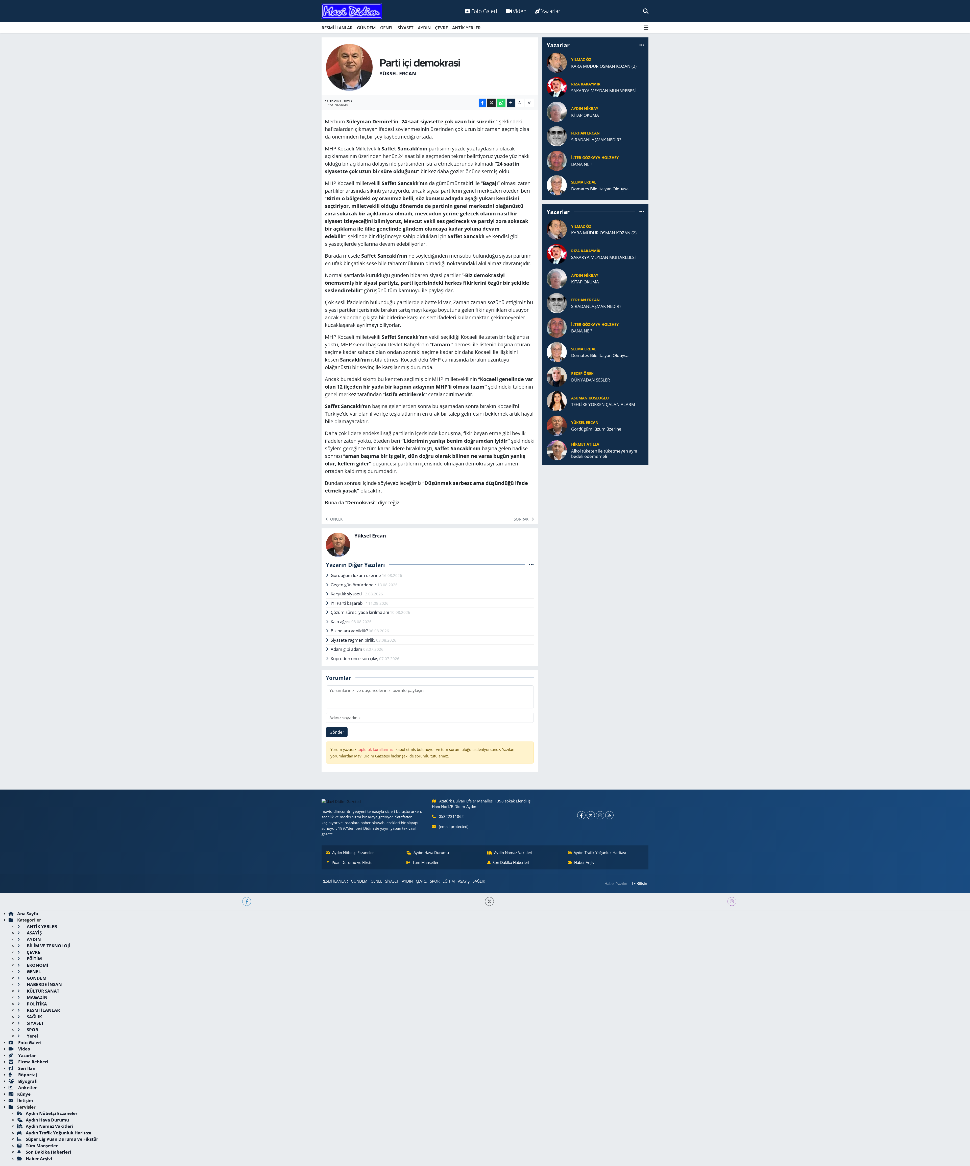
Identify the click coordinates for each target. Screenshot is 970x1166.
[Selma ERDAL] (557, 185)
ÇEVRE (441, 28)
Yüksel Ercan (397, 73)
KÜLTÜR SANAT (42, 991)
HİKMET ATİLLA (585, 444)
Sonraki (522, 519)
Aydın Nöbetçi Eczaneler (353, 852)
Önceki (336, 519)
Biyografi (27, 1081)
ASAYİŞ (464, 881)
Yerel (32, 1036)
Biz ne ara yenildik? (350, 631)
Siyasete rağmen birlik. (353, 640)
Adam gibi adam (347, 649)
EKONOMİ (37, 965)
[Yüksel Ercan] (349, 67)
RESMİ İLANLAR (337, 28)
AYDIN (424, 28)
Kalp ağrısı (341, 621)
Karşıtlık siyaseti (347, 594)
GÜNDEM (366, 28)
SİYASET (406, 28)
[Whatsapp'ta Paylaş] (501, 103)
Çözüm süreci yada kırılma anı (360, 612)
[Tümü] (641, 45)
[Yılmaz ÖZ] (557, 62)
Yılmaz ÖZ (581, 59)
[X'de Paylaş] (491, 103)
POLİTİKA (36, 1004)
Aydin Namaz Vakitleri (513, 852)
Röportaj (27, 1075)
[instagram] (732, 901)
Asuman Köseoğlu (590, 397)
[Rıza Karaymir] (557, 87)
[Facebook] (581, 815)
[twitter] (489, 901)
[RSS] (609, 815)
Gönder (336, 732)
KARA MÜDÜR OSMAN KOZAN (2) (604, 66)
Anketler (27, 1087)
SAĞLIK (479, 881)
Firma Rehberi (32, 1062)
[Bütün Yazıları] (531, 564)
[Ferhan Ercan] (557, 136)
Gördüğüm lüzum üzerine (356, 575)
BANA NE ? (581, 164)
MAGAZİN (36, 997)
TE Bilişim (640, 883)
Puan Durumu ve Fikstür (353, 862)
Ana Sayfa (27, 913)
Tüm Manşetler (426, 862)
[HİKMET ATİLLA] (557, 450)
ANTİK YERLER (466, 28)
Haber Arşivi (584, 862)
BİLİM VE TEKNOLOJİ (48, 946)
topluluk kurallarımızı (376, 749)
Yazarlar (550, 11)
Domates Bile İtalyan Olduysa (599, 188)
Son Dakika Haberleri (511, 862)
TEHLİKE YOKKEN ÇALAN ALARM (603, 404)
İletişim (25, 1100)
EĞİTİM (449, 881)
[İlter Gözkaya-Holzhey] (557, 160)
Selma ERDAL (583, 182)
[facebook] (246, 901)
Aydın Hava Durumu (431, 852)
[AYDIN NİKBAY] (557, 111)
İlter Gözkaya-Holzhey (595, 157)
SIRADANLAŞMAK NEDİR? (596, 139)
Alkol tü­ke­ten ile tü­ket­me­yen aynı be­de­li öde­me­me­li (604, 453)
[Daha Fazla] (511, 103)
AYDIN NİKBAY (584, 108)
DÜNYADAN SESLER (590, 380)
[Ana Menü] (646, 27)
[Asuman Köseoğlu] (557, 400)
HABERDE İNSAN (44, 984)
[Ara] (645, 11)
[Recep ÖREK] (557, 376)
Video (519, 11)
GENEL (386, 28)
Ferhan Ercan (585, 133)
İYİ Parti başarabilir (349, 603)
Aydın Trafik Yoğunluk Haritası (600, 852)
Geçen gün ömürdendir (354, 585)
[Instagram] (600, 815)
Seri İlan (26, 1068)
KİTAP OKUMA (585, 115)
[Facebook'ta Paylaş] (482, 103)
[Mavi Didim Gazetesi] (352, 11)
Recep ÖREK (582, 373)
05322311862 (451, 816)
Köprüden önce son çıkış (355, 658)
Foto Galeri (484, 11)
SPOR (435, 881)
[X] (591, 815)
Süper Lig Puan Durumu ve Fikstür (62, 1139)
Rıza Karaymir (585, 83)
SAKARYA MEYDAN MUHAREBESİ (603, 90)
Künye (24, 1094)
